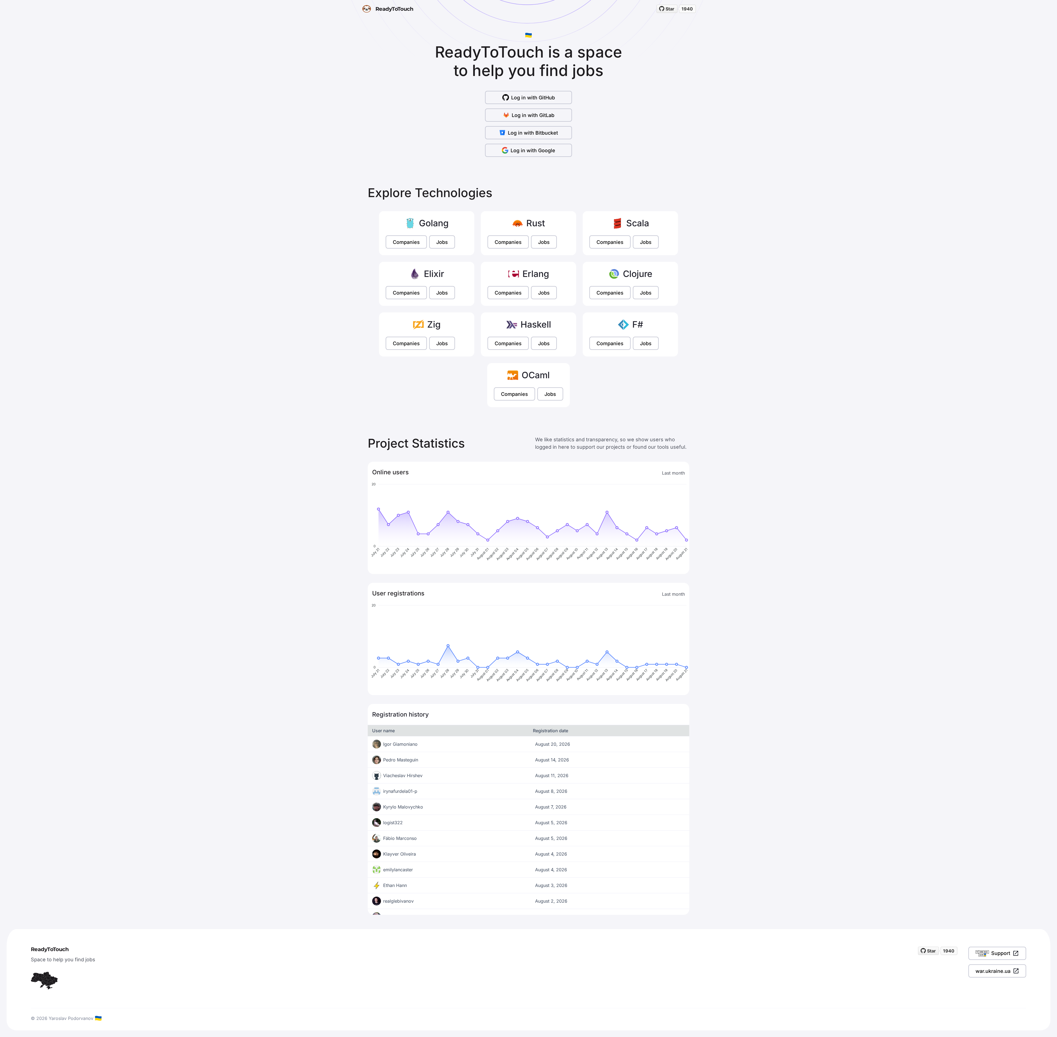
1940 (687, 9)
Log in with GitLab (533, 115)
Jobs (442, 242)
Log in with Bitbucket (533, 133)
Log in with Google (533, 150)
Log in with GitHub (533, 97)
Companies (406, 242)
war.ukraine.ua (993, 971)
